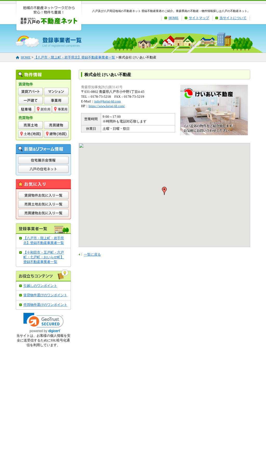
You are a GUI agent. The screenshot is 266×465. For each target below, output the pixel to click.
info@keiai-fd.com (107, 101)
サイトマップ (199, 18)
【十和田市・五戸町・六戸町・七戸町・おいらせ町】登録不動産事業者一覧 (43, 257)
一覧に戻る (92, 254)
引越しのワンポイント (40, 286)
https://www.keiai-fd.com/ (107, 106)
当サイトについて (233, 18)
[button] (43, 322)
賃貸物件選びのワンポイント (45, 295)
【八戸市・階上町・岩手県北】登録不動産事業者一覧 (74, 57)
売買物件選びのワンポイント (45, 305)
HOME (173, 18)
